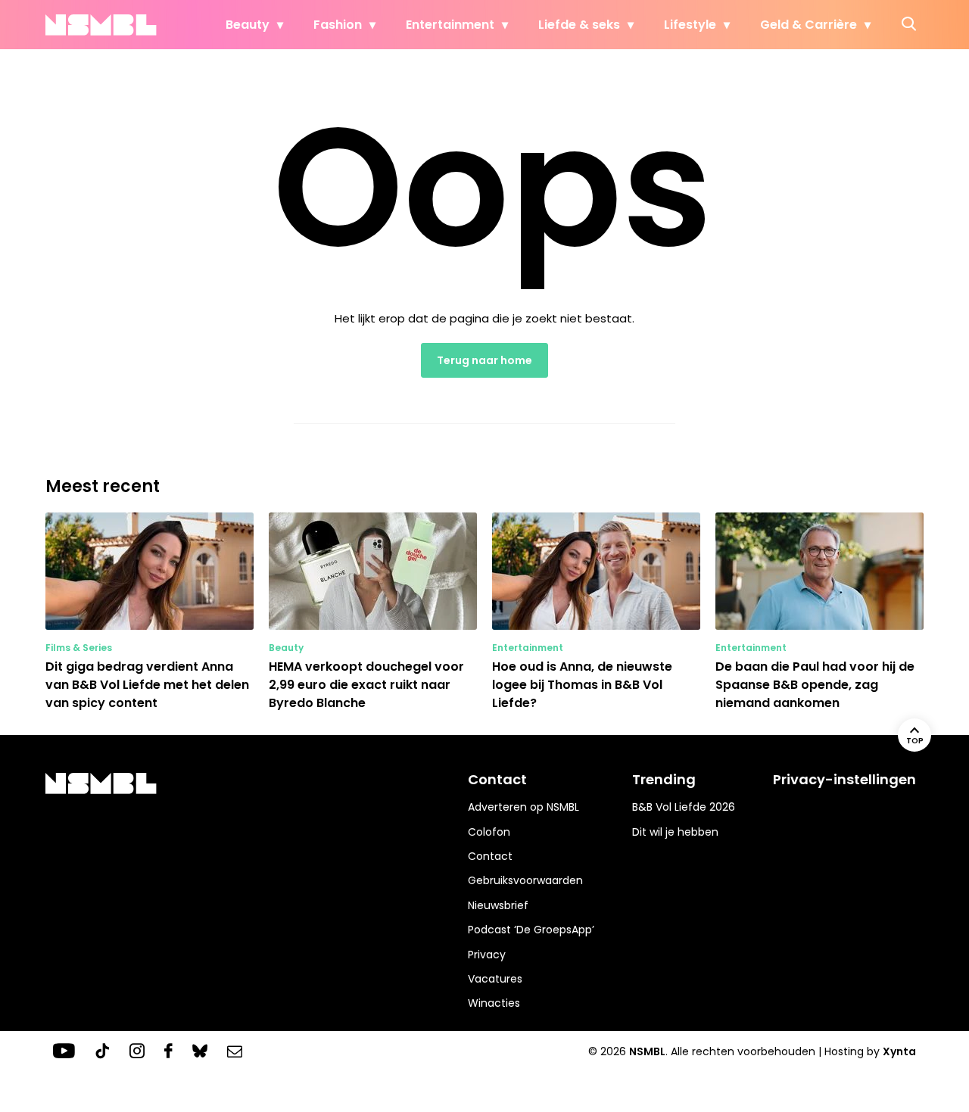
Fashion (337, 24)
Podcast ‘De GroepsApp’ (531, 929)
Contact (490, 856)
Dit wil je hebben (675, 831)
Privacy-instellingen (844, 779)
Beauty (248, 24)
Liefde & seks (579, 24)
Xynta (899, 1051)
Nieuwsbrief (498, 905)
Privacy (487, 954)
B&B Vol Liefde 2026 (683, 807)
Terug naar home (484, 360)
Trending (664, 779)
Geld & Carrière (808, 24)
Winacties (494, 1003)
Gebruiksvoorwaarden (525, 880)
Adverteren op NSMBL (523, 807)
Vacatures (495, 978)
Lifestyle (690, 24)
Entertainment (450, 24)
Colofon (489, 831)
